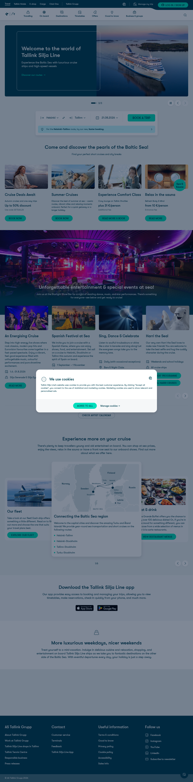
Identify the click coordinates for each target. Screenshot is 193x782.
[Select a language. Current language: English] (150, 378)
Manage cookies (109, 406)
